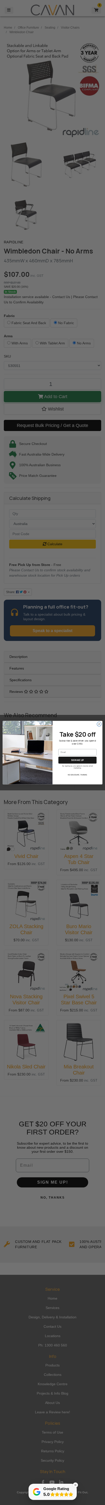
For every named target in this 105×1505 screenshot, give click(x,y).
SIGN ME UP (77, 760)
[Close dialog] (99, 724)
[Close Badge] (75, 1485)
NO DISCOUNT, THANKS (77, 775)
